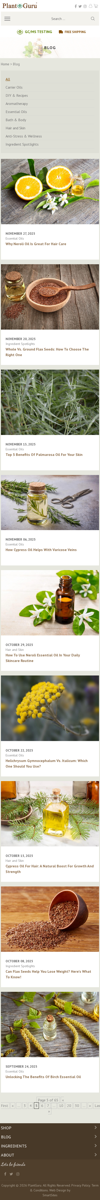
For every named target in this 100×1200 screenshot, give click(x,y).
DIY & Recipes (17, 95)
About (7, 1155)
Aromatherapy (17, 103)
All (8, 79)
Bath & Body (16, 119)
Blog (6, 1137)
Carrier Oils (14, 87)
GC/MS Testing (38, 31)
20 (69, 1105)
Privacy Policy (80, 1185)
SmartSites (50, 1195)
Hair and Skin (15, 128)
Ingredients (14, 1146)
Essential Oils (16, 111)
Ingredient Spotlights (22, 144)
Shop (6, 1127)
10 (61, 1105)
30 (77, 1105)
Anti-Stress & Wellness (24, 136)
